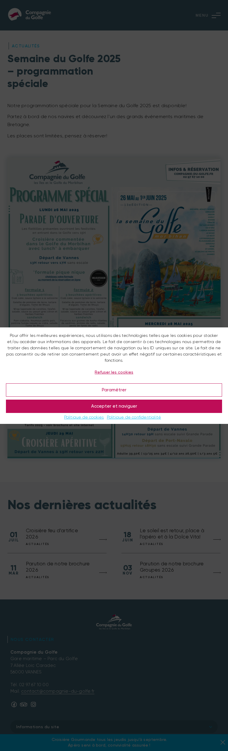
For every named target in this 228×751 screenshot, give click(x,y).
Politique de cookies (84, 417)
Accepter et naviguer (114, 406)
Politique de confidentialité (134, 417)
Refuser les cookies (114, 372)
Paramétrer (114, 390)
